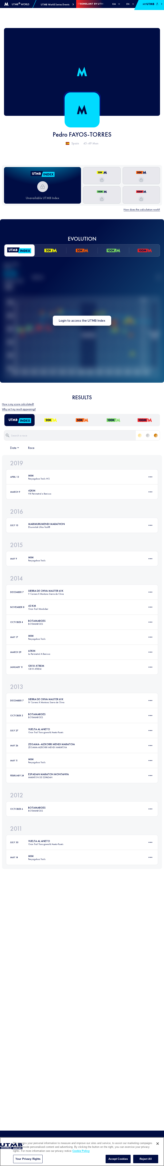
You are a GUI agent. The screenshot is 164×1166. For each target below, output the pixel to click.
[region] (82, 1151)
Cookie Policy (81, 1150)
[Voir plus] (150, 476)
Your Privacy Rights (27, 1158)
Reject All (146, 1158)
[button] (57, 4)
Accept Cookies (118, 1158)
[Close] (157, 1143)
